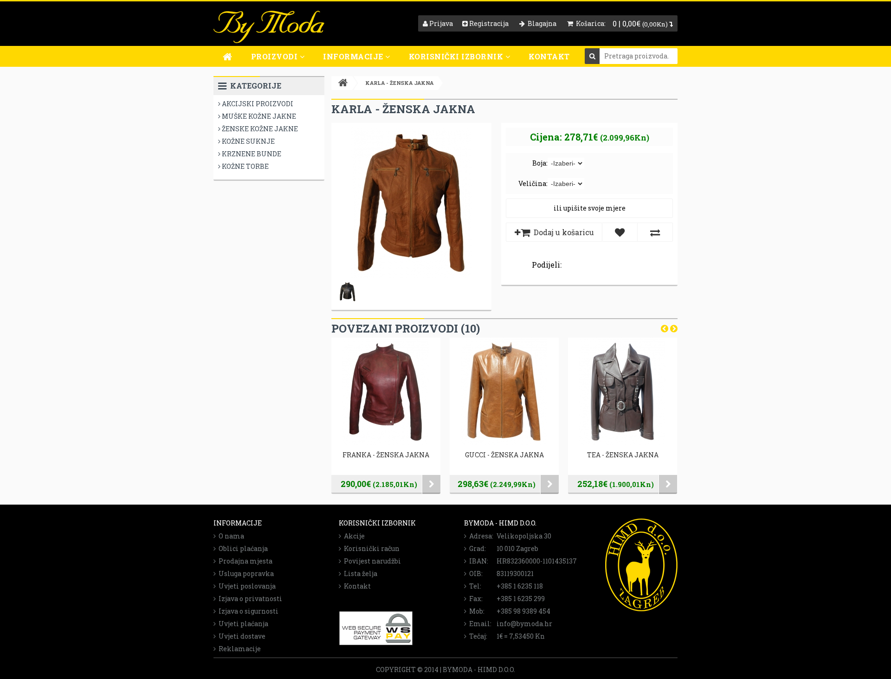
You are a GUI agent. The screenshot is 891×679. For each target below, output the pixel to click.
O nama (230, 536)
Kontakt (549, 56)
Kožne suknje (247, 141)
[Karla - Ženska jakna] (411, 275)
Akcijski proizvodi (256, 103)
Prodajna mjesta (244, 561)
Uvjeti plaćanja (242, 623)
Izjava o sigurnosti (247, 611)
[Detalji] (431, 484)
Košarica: (589, 23)
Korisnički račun (370, 548)
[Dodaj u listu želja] (619, 232)
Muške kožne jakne (258, 116)
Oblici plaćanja (242, 548)
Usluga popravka (245, 573)
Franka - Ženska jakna (385, 454)
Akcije (353, 536)
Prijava (440, 23)
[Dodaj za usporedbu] (655, 232)
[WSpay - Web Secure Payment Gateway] (376, 643)
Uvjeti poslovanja (246, 586)
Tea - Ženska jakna (623, 454)
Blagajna (540, 23)
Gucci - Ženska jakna (504, 454)
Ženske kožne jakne (259, 128)
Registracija (488, 23)
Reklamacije (238, 648)
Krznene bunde (250, 153)
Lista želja (359, 573)
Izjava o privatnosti (249, 598)
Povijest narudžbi (371, 561)
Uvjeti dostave (240, 636)
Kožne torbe (244, 166)
